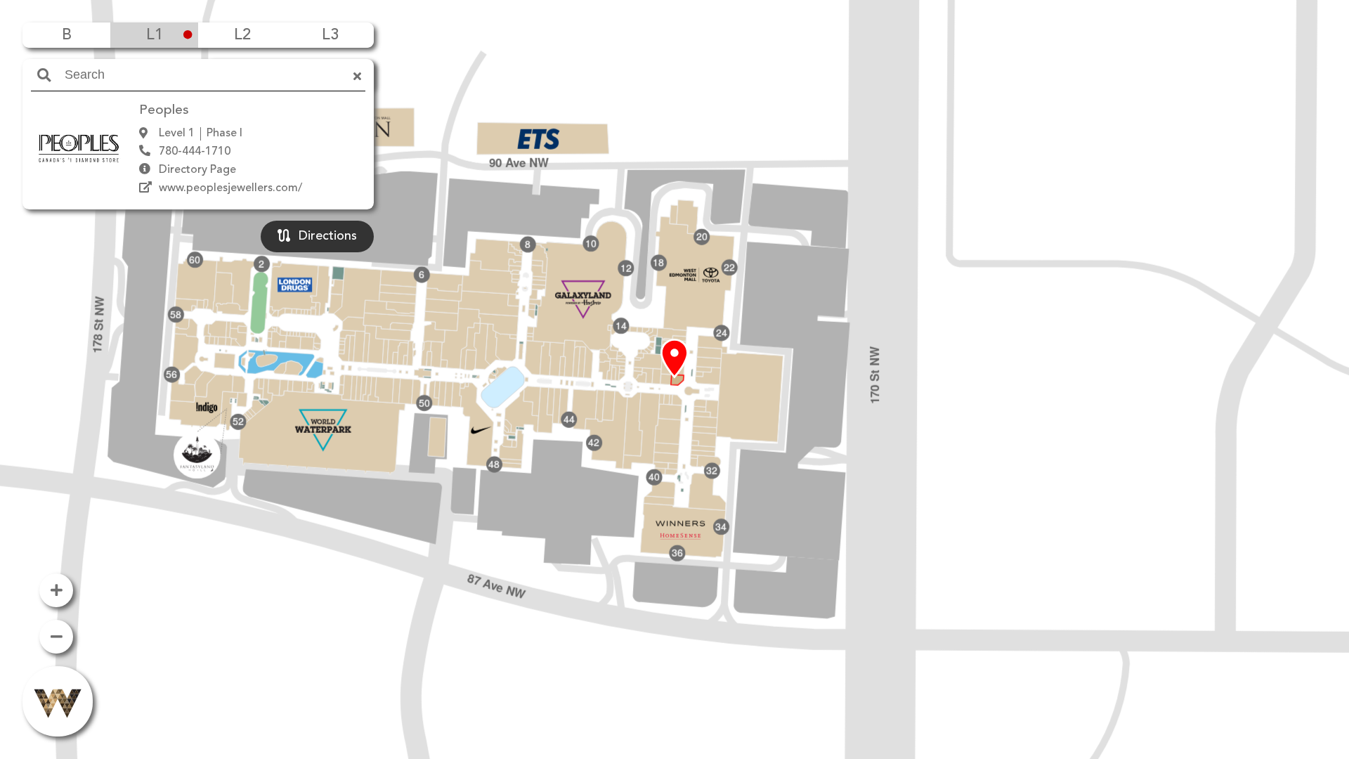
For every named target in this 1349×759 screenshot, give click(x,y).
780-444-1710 (194, 151)
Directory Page (197, 170)
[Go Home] (57, 701)
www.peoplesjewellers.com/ (230, 188)
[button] (674, 359)
